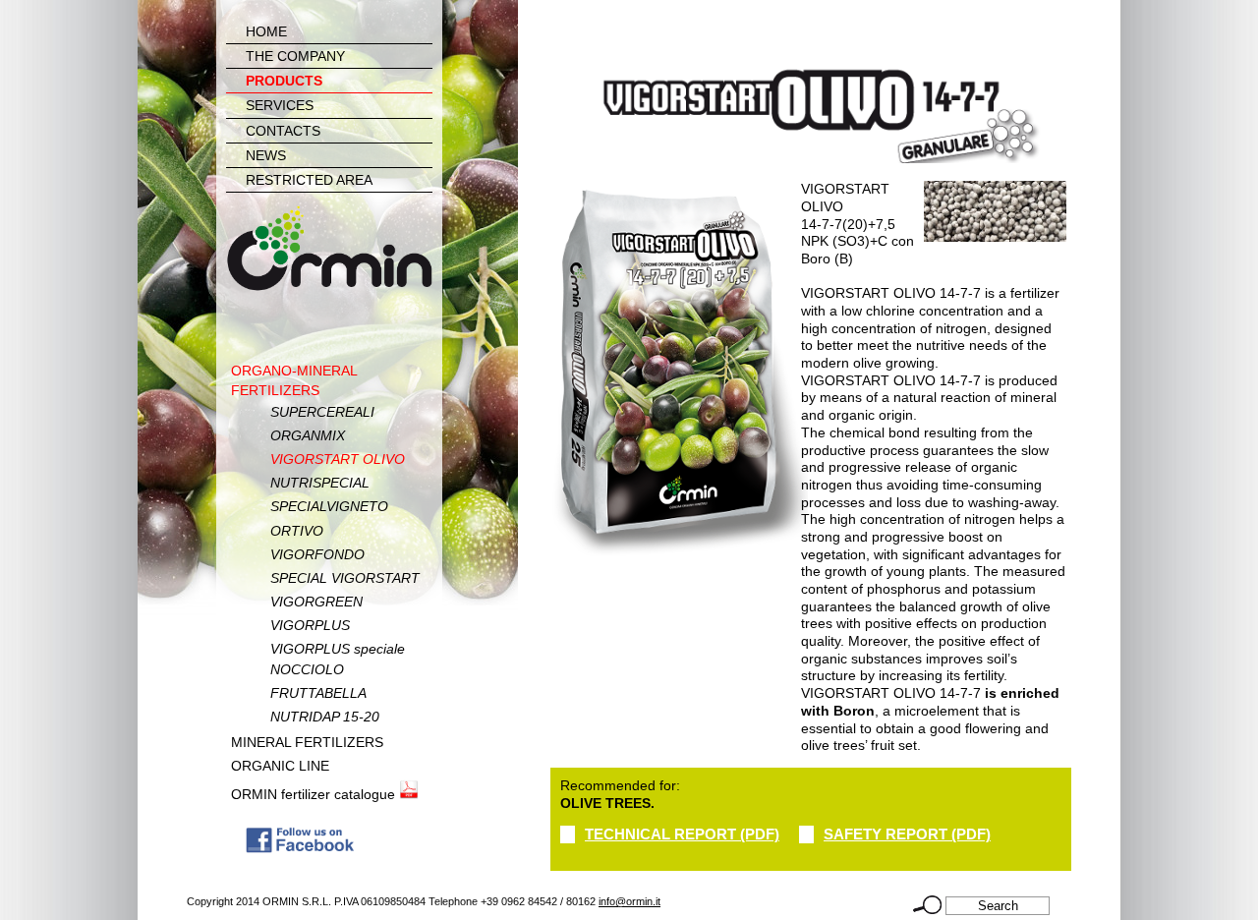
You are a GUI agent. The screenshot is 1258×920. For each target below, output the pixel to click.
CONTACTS (283, 131)
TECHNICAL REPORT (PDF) (682, 834)
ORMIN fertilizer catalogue (315, 794)
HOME (266, 31)
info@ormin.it (629, 901)
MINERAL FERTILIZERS (307, 742)
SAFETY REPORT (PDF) (907, 834)
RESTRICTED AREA (309, 180)
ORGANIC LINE (280, 766)
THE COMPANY (295, 56)
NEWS (266, 155)
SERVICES (280, 105)
